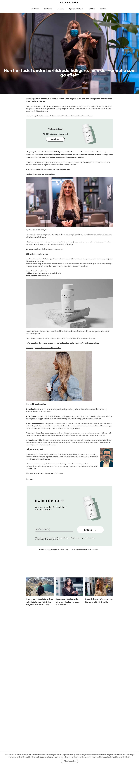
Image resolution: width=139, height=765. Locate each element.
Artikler (91, 9)
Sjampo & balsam (76, 9)
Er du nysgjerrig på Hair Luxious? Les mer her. (43, 348)
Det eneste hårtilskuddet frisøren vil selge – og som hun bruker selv (68, 602)
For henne (48, 9)
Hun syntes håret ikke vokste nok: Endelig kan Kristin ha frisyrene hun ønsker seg (39, 602)
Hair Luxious (59, 473)
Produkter (35, 9)
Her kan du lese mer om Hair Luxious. (40, 174)
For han (61, 9)
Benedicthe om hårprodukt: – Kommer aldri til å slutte (99, 600)
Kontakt (103, 9)
